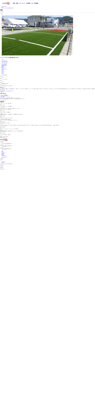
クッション (3, 73)
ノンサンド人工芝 (4, 64)
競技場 (3, 66)
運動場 (3, 69)
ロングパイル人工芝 (4, 63)
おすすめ (3, 71)
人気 (2, 70)
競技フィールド (4, 67)
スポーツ (3, 68)
